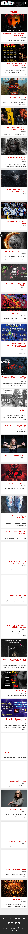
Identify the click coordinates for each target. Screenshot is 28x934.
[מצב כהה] (1, 235)
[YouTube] (12, 922)
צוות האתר (16, 918)
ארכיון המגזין (7, 918)
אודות (23, 918)
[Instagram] (16, 922)
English (14, 930)
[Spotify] (9, 922)
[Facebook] (19, 922)
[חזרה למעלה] (24, 930)
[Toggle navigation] (25, 3)
